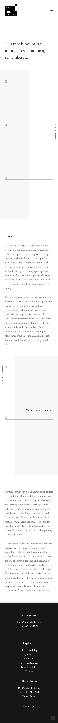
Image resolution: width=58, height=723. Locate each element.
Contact (29, 671)
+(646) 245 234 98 (29, 626)
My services (29, 654)
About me (29, 658)
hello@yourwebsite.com (29, 621)
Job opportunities (29, 662)
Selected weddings (29, 650)
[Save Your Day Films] (11, 10)
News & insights (29, 667)
